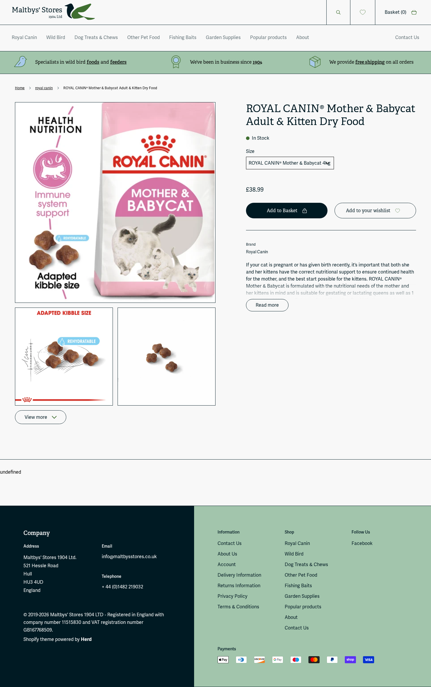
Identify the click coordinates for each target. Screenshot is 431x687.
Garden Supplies (223, 37)
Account (227, 564)
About (302, 37)
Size (250, 151)
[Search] (338, 12)
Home (20, 88)
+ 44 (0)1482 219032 (122, 587)
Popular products (268, 37)
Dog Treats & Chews (96, 37)
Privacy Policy (232, 596)
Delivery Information (239, 575)
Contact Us (407, 37)
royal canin (44, 88)
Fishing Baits (182, 37)
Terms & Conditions (238, 607)
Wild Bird (55, 37)
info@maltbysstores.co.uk (129, 556)
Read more (267, 305)
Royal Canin (24, 37)
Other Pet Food (143, 37)
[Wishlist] (362, 12)
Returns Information (239, 586)
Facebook (362, 543)
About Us (227, 554)
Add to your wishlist (368, 210)
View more (36, 417)
